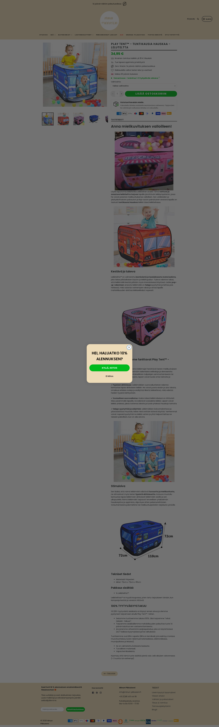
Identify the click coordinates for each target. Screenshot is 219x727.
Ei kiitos (109, 376)
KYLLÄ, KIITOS (109, 367)
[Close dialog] (129, 347)
